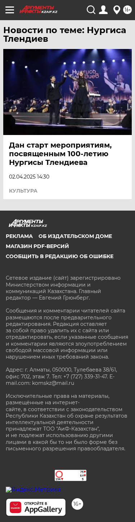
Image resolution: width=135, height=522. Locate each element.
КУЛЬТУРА (23, 190)
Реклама (19, 236)
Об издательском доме (75, 236)
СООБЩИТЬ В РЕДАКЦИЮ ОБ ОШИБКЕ (59, 256)
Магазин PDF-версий (37, 246)
